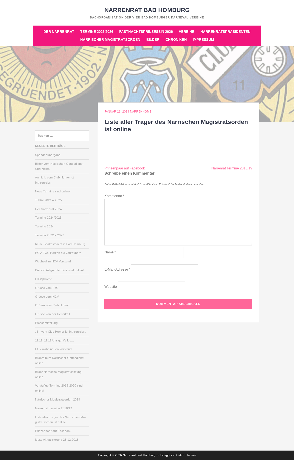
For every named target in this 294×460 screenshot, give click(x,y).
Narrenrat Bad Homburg (147, 10)
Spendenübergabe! (48, 155)
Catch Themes (186, 455)
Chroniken (176, 39)
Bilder (152, 39)
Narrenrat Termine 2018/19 (231, 168)
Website (110, 286)
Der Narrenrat (58, 32)
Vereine (186, 32)
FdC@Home (43, 279)
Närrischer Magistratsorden (110, 39)
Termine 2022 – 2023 (49, 235)
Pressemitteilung (46, 322)
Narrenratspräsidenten (225, 32)
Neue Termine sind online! (53, 191)
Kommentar (114, 196)
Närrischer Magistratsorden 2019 (57, 399)
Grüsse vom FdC (46, 287)
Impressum (203, 39)
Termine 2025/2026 (96, 32)
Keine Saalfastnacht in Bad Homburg (60, 244)
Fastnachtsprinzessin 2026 (146, 32)
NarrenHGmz (141, 111)
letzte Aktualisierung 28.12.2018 (57, 439)
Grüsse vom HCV (47, 296)
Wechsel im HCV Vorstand (53, 261)
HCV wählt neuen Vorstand (53, 349)
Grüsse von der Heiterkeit (52, 314)
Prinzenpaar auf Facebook (124, 168)
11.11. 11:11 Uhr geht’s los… (54, 340)
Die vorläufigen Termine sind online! (59, 270)
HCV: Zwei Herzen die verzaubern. (58, 252)
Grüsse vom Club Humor (52, 305)
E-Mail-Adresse (117, 269)
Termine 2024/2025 (48, 217)
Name (110, 252)
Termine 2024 (44, 226)
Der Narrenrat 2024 (48, 209)
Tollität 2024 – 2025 (48, 200)
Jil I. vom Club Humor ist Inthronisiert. (60, 331)
